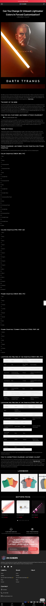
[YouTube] (11, 566)
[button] (44, 4)
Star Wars (23, 109)
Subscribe (33, 549)
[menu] (2, 4)
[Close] (44, 1)
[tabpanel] (8, 509)
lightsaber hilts (36, 461)
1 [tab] (17, 520)
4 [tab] (22, 520)
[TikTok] (8, 566)
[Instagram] (4, 566)
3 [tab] (20, 520)
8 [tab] (28, 520)
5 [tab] (23, 520)
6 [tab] (25, 520)
